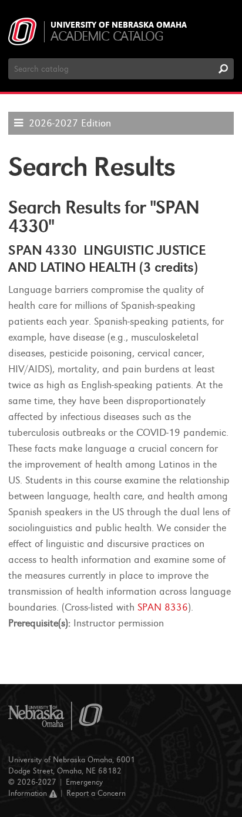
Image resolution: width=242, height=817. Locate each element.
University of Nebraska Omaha (119, 25)
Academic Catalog (107, 36)
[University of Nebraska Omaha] (55, 716)
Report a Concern (96, 793)
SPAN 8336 (162, 607)
